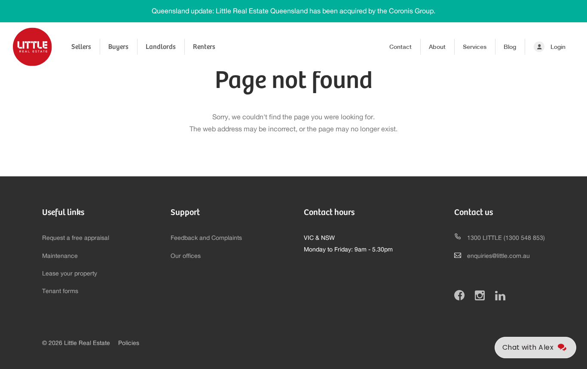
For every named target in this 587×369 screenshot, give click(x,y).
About (437, 46)
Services (474, 46)
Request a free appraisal (75, 238)
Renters (204, 46)
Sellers (81, 46)
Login (558, 46)
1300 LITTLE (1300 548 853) (506, 238)
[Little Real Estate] (32, 46)
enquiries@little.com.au (498, 256)
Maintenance (60, 256)
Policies (128, 343)
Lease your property (69, 274)
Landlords (161, 46)
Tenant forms (60, 291)
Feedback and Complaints (206, 238)
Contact (400, 46)
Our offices (186, 256)
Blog (510, 46)
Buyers (118, 46)
